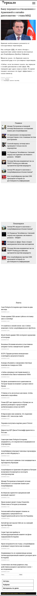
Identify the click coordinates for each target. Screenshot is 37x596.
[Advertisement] (18, 102)
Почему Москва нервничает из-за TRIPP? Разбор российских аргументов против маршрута (20, 163)
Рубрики (6, 585)
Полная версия (23, 593)
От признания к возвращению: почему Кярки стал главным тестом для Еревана (21, 137)
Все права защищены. (13, 593)
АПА (12, 49)
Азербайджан (6, 80)
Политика (7, 79)
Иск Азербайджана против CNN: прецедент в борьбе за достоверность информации (19, 178)
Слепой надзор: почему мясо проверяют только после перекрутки (18, 146)
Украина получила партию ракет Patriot (16, 423)
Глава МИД (16, 80)
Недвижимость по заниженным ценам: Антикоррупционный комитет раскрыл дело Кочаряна (18, 555)
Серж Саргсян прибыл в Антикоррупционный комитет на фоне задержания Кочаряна (16, 534)
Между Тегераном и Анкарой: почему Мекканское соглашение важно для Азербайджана (20, 128)
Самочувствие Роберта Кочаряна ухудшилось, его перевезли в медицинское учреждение (18, 441)
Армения (12, 80)
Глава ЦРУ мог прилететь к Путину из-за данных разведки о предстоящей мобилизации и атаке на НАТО (17, 404)
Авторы (6, 581)
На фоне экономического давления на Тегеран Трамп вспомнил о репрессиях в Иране (17, 383)
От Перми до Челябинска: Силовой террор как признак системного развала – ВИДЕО (20, 154)
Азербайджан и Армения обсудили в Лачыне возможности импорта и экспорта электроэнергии (18, 472)
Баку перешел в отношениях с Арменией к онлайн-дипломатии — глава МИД (18, 12)
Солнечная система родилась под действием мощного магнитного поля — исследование (17, 567)
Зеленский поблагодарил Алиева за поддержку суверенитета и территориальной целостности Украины (17, 513)
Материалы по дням (11, 588)
